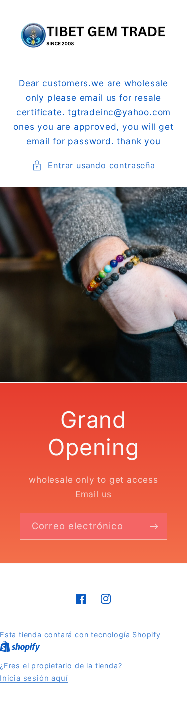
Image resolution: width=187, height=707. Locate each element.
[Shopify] (20, 646)
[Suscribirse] (154, 526)
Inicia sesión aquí (34, 678)
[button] (93, 165)
